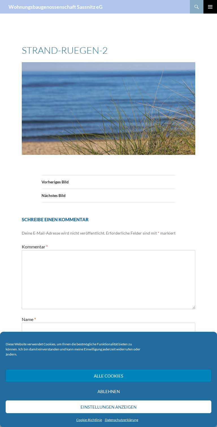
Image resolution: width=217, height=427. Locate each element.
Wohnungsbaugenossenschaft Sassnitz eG (55, 7)
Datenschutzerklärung (121, 420)
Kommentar (35, 246)
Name (29, 319)
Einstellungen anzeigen (108, 406)
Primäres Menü (210, 7)
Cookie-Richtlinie (89, 420)
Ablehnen (108, 391)
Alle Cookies (108, 375)
